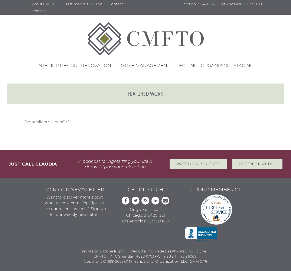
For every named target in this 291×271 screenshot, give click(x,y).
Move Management (145, 65)
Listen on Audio (257, 164)
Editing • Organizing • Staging (216, 65)
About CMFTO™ (45, 4)
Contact (116, 4)
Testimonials (77, 4)
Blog (98, 4)
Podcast (39, 11)
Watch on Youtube (198, 164)
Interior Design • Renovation (74, 65)
